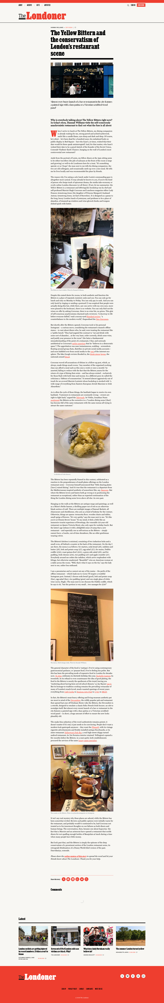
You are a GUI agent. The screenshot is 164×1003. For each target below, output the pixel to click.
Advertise (47, 5)
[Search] (128, 5)
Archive (29, 5)
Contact (81, 989)
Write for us (98, 989)
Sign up (64, 989)
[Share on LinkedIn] (73, 879)
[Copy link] (86, 879)
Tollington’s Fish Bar (73, 732)
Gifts (38, 5)
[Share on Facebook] (68, 879)
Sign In (133, 5)
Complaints (89, 989)
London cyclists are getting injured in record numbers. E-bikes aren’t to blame (33, 951)
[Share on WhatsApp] (77, 879)
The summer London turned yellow (130, 948)
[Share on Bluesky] (82, 879)
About (20, 5)
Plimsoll (95, 727)
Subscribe (141, 5)
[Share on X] (64, 879)
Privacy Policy (72, 989)
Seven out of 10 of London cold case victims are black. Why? (65, 950)
